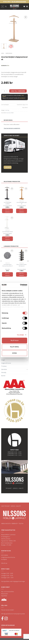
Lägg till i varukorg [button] (7, 210)
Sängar (3, 360)
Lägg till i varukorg (18, 91)
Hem (2, 53)
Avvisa (14, 353)
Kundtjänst (4, 559)
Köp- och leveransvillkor (7, 591)
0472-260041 (4, 555)
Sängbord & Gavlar (6, 363)
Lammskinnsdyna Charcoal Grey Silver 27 (7, 265)
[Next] (25, 28)
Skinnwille (7, 269)
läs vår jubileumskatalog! (19, 1)
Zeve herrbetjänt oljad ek (22, 203)
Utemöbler (4, 369)
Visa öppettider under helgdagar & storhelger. (13, 581)
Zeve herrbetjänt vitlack (7, 231)
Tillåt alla (15, 340)
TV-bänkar (4, 366)
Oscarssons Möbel (10, 112)
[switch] (25, 318)
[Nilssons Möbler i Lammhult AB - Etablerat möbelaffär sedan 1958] (14, 7)
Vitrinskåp (3, 372)
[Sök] (5, 6)
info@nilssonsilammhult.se (8, 557)
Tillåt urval (14, 346)
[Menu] (2, 6)
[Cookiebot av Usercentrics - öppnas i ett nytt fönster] (20, 285)
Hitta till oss (4, 563)
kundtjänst (22, 98)
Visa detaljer (20, 335)
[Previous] (3, 28)
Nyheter (3, 375)
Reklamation (4, 593)
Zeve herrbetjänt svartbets (7, 203)
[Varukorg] (27, 6)
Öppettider (4, 595)
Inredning (9, 53)
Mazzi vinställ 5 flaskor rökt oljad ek (22, 265)
